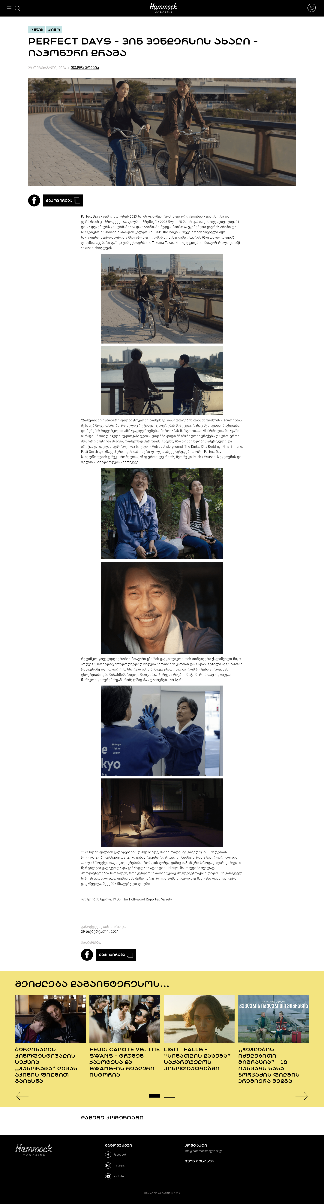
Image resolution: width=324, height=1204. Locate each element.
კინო (54, 30)
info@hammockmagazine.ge (203, 1151)
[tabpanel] (50, 1039)
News (36, 30)
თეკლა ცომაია (85, 67)
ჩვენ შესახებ (199, 1161)
